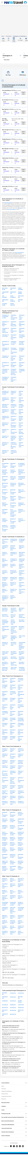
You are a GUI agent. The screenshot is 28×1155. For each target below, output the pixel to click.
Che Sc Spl (4, 186)
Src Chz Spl (5, 99)
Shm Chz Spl (5, 129)
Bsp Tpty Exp (5, 109)
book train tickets (8, 202)
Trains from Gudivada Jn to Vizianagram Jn (12, 985)
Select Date (23, 93)
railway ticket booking (19, 252)
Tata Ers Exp (5, 167)
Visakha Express (6, 139)
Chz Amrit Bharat (6, 90)
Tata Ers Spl (5, 158)
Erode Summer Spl (6, 177)
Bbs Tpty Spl (5, 148)
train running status (11, 209)
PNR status (19, 207)
